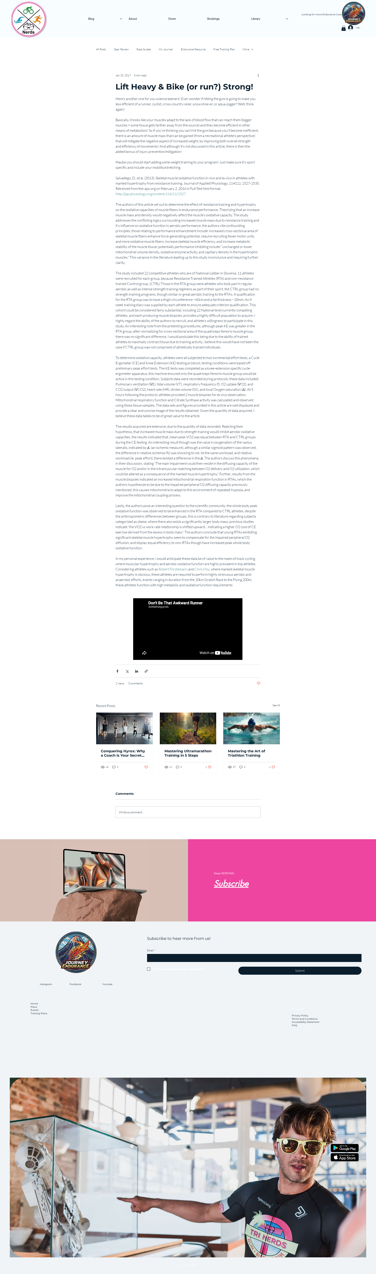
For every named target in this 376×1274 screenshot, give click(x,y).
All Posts (101, 49)
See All (276, 705)
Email (151, 950)
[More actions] (258, 75)
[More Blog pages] (121, 19)
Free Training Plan (224, 49)
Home (35, 1003)
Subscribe (231, 883)
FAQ (294, 1025)
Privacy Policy (300, 1015)
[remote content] (188, 629)
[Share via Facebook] (117, 671)
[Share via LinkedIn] (136, 671)
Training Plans (39, 1013)
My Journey (166, 49)
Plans (34, 1006)
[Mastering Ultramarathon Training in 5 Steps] (188, 728)
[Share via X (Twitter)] (127, 671)
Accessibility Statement (305, 1021)
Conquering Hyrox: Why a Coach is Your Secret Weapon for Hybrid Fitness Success (123, 753)
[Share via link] (146, 671)
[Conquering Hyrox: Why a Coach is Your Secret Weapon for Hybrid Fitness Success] (124, 728)
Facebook (75, 984)
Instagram (46, 984)
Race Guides (143, 49)
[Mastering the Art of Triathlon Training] (251, 728)
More (246, 49)
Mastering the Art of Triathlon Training (246, 753)
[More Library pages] (287, 19)
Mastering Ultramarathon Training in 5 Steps (188, 753)
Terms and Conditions (305, 1018)
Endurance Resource (193, 49)
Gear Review (121, 49)
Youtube (107, 984)
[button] (343, 28)
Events (35, 1010)
